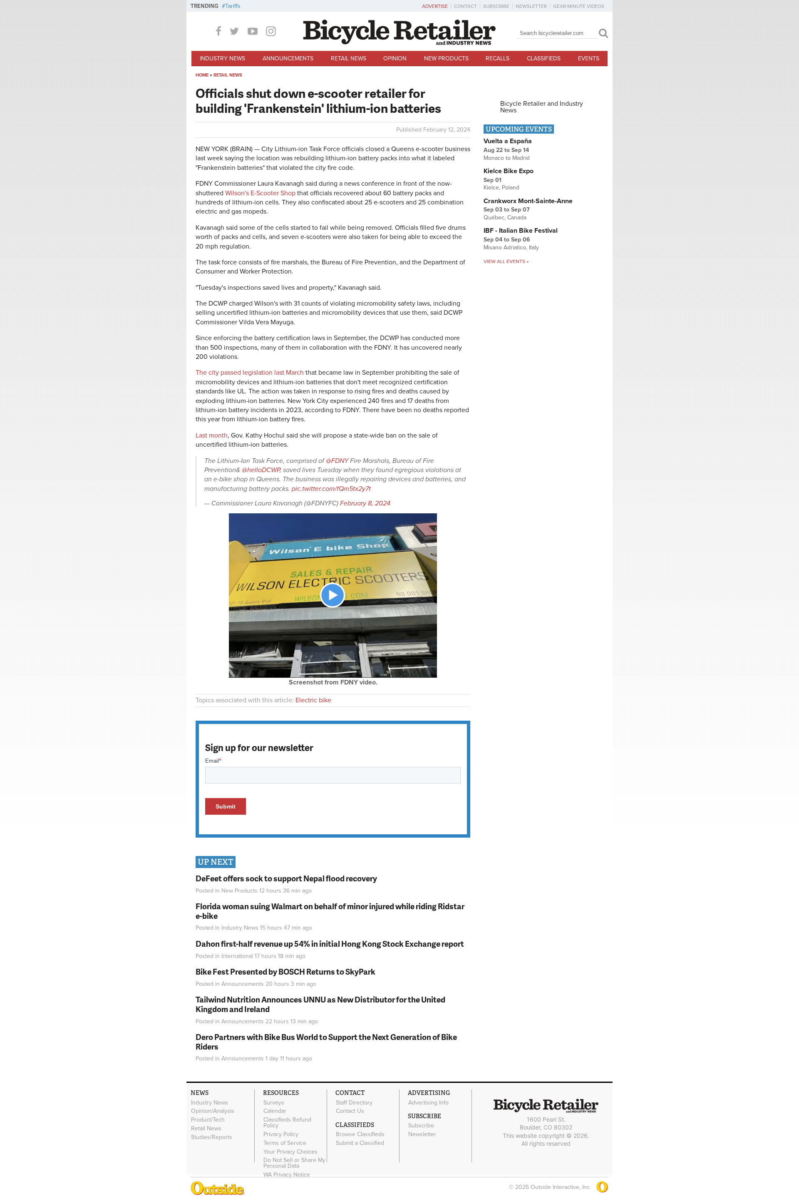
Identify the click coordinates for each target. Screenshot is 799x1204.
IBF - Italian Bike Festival (521, 230)
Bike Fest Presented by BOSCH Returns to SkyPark (285, 971)
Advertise (435, 6)
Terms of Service (284, 1142)
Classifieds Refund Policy (287, 1123)
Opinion (395, 58)
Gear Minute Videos (578, 6)
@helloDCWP (261, 470)
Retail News (348, 58)
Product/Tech (208, 1120)
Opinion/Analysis (212, 1111)
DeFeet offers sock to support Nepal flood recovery (286, 878)
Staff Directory (354, 1102)
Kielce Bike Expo (508, 171)
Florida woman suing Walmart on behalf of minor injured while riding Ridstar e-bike (330, 911)
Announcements (288, 58)
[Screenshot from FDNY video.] (333, 676)
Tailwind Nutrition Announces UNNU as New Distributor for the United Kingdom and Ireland (320, 1004)
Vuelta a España (508, 141)
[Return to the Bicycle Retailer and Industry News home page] (399, 43)
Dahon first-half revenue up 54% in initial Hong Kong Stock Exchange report (330, 943)
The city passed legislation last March (250, 372)
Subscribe (496, 6)
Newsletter (531, 6)
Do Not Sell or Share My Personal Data (294, 1163)
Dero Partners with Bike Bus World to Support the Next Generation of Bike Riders (326, 1041)
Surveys (273, 1102)
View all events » (506, 261)
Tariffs (233, 6)
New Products (446, 58)
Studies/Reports (211, 1137)
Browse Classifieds (360, 1134)
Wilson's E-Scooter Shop (260, 193)
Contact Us (350, 1111)
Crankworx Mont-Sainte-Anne (528, 201)
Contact (465, 6)
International (237, 956)
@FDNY (337, 461)
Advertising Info (428, 1102)
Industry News (222, 58)
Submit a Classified (360, 1143)
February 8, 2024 (365, 503)
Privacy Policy (280, 1134)
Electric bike (313, 700)
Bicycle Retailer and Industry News (541, 107)
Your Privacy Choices (290, 1151)
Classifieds (544, 58)
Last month (212, 435)
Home (202, 75)
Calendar (274, 1111)
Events (588, 58)
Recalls (497, 58)
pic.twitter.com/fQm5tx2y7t (331, 489)
